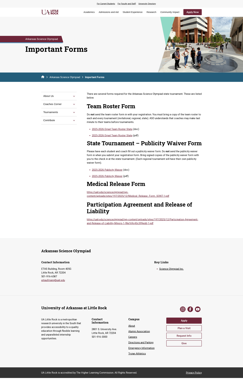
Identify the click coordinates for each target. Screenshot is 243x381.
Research (151, 12)
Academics (89, 12)
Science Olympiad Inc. (171, 268)
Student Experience (133, 12)
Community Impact (169, 12)
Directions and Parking (140, 342)
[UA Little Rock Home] (42, 76)
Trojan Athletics (137, 353)
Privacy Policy (194, 372)
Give (184, 343)
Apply (184, 320)
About (131, 325)
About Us (48, 96)
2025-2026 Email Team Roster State (112, 129)
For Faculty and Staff (127, 4)
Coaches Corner (52, 104)
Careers (132, 336)
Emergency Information (141, 348)
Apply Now (192, 12)
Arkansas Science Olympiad (64, 77)
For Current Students (106, 4)
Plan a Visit (184, 328)
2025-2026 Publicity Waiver (107, 169)
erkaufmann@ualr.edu (53, 280)
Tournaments (50, 112)
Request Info (184, 335)
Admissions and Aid (109, 12)
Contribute (49, 120)
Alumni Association (139, 331)
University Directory (147, 4)
